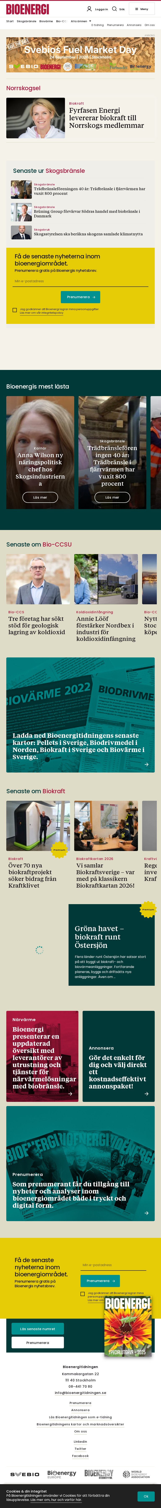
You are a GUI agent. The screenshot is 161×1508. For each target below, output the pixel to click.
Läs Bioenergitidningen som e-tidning (80, 1417)
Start (10, 21)
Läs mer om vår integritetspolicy (41, 313)
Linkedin (80, 1442)
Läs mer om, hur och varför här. (56, 1500)
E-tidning (98, 25)
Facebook (80, 1456)
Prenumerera (115, 25)
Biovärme (46, 21)
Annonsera (134, 25)
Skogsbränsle (26, 21)
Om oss (150, 25)
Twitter (81, 1449)
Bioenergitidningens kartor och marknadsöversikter (80, 1424)
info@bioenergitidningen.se (80, 1392)
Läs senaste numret (37, 1329)
